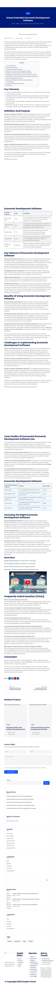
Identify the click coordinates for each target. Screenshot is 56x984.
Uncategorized (10, 870)
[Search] (47, 880)
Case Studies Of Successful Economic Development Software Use (21, 76)
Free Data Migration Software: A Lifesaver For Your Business (19, 563)
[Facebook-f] (10, 969)
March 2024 (9, 833)
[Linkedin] (10, 973)
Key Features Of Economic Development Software (18, 71)
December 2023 (11, 840)
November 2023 (11, 843)
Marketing (9, 866)
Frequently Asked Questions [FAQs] (14, 83)
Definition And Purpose (11, 67)
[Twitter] (6, 973)
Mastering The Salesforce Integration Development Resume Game (21, 569)
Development (17, 941)
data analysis (29, 662)
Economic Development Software (14, 69)
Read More (10, 81)
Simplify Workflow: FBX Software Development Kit (15, 728)
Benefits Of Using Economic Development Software (18, 72)
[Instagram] (6, 969)
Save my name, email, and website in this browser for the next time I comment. (26, 768)
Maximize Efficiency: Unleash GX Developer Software (20, 805)
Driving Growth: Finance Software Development (19, 802)
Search (8, 780)
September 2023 (11, 848)
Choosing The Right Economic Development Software (19, 80)
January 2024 (10, 838)
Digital (24, 941)
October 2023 (10, 845)
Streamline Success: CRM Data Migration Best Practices (21, 808)
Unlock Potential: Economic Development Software (40, 728)
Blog (28, 13)
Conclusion (8, 85)
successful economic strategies (43, 464)
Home (13, 23)
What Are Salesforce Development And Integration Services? (19, 566)
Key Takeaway (11, 65)
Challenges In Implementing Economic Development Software (21, 74)
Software (9, 868)
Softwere (31, 941)
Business (9, 863)
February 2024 (10, 836)
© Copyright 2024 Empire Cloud (20, 981)
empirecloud (10, 38)
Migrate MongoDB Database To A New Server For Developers (20, 560)
